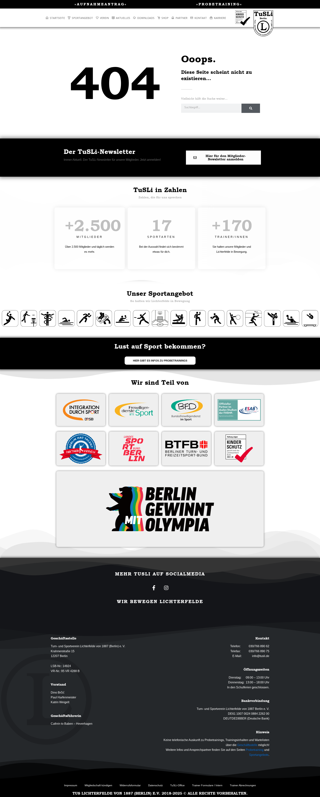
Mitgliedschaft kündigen (98, 785)
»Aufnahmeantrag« (101, 4)
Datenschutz (155, 785)
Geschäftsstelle (247, 745)
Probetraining (255, 749)
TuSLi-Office (177, 785)
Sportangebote (259, 754)
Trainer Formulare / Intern (207, 785)
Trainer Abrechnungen (243, 785)
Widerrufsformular (130, 785)
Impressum (70, 785)
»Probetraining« (219, 4)
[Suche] (250, 108)
